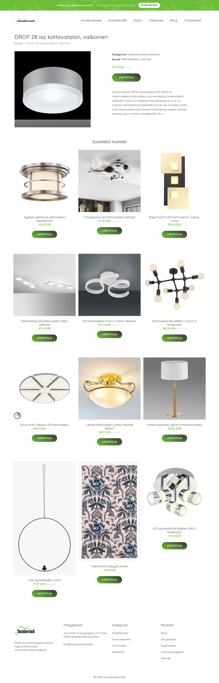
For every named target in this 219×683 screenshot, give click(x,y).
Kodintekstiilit (117, 20)
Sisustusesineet (121, 639)
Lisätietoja (126, 77)
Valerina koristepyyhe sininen (109, 566)
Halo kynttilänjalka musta (45, 580)
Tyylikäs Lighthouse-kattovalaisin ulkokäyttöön (44, 218)
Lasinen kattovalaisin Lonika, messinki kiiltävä (109, 426)
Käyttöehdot (168, 645)
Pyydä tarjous (149, 5)
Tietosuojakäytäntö (172, 652)
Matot (138, 20)
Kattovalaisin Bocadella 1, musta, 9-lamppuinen (174, 322)
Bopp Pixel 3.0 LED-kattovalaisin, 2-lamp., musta (174, 218)
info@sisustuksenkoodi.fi (78, 644)
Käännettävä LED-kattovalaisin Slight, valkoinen (44, 322)
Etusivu (19, 43)
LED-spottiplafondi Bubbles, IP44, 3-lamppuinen (174, 530)
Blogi (173, 20)
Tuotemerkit (192, 20)
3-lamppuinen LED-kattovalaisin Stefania (109, 217)
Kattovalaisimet (150, 54)
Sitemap (166, 658)
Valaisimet (156, 20)
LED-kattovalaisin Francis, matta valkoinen (109, 321)
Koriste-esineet (91, 20)
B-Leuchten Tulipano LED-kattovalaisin (45, 425)
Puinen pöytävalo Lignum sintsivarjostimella (174, 425)
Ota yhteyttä (168, 639)
